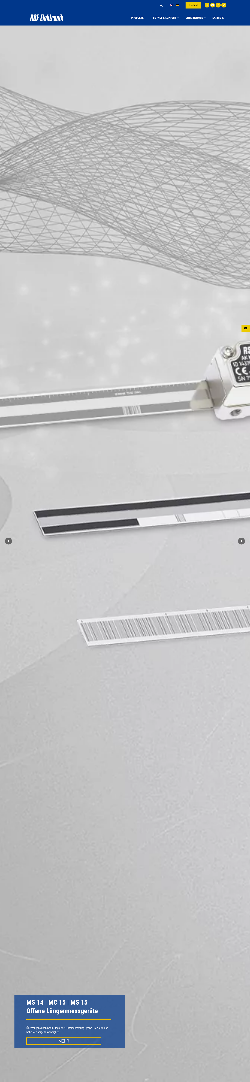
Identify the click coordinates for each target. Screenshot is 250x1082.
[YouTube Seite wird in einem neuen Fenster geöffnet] (212, 5)
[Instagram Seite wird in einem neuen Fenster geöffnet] (223, 5)
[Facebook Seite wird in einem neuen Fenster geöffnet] (218, 5)
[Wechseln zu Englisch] (171, 5)
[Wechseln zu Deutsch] (177, 5)
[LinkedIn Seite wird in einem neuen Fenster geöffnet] (207, 5)
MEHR (64, 1041)
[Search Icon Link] (161, 5)
